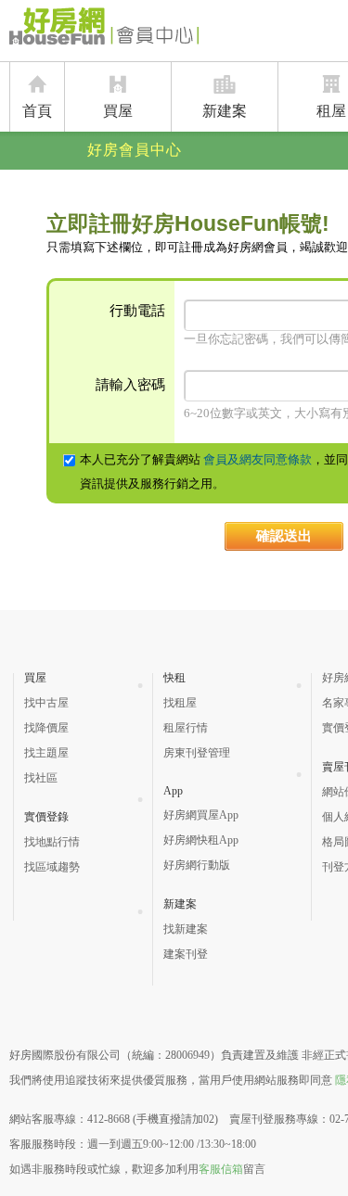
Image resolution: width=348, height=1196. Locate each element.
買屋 (118, 111)
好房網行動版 (196, 865)
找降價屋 (46, 727)
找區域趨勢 (52, 866)
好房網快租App (200, 839)
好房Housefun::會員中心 (104, 29)
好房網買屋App (200, 814)
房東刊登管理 (196, 752)
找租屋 (180, 702)
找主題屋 (46, 752)
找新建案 (185, 928)
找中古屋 (46, 702)
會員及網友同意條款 (257, 459)
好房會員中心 (134, 150)
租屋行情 (185, 727)
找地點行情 (52, 841)
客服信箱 (221, 1169)
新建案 (224, 111)
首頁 (37, 111)
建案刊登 (185, 954)
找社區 (41, 777)
